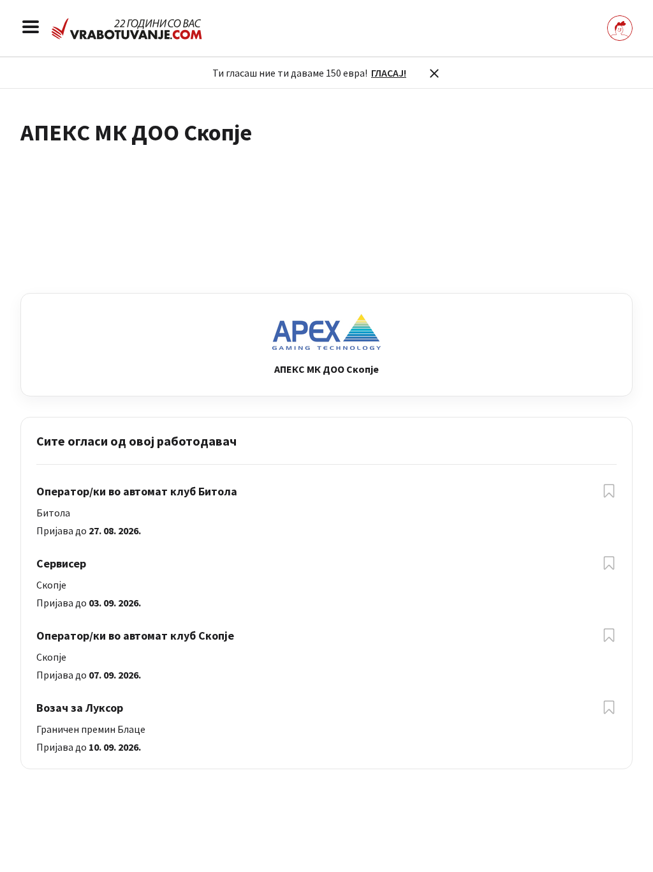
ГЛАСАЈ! (388, 72)
